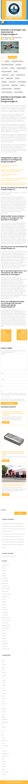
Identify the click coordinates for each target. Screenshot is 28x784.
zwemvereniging (18, 92)
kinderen (12, 68)
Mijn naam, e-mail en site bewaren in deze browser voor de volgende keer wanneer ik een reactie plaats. (14, 394)
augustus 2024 (5, 628)
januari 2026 (4, 583)
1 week (3, 667)
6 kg (3, 701)
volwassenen (12, 82)
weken (3, 769)
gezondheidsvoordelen (7, 64)
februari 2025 (5, 612)
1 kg (3, 659)
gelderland (4, 719)
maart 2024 (4, 641)
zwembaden (15, 85)
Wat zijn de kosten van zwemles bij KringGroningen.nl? (9, 165)
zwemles (22, 85)
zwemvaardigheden (7, 92)
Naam (2, 373)
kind (3, 735)
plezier (12, 75)
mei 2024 (4, 636)
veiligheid (4, 82)
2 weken (4, 680)
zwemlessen (17, 88)
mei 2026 (4, 573)
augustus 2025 (5, 596)
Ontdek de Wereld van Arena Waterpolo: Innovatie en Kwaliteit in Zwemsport (13, 413)
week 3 (3, 764)
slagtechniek (9, 78)
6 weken (4, 704)
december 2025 (6, 586)
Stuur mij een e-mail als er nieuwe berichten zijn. (13, 400)
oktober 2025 (5, 591)
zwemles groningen (7, 88)
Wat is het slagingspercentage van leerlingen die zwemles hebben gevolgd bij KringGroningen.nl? (13, 183)
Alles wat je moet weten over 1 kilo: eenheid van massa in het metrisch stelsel (13, 453)
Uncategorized (12, 57)
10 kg (3, 669)
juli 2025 (4, 599)
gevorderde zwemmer (17, 61)
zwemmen (4, 774)
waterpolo (4, 756)
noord (3, 743)
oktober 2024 (5, 622)
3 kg (3, 688)
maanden (4, 740)
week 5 (3, 766)
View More (6, 423)
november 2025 (5, 588)
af (2, 706)
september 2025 (6, 594)
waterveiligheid (22, 82)
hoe (3, 724)
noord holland (5, 745)
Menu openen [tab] (5, 23)
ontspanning (5, 75)
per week (4, 751)
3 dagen (4, 685)
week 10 (4, 761)
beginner (7, 61)
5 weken (4, 698)
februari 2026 (5, 581)
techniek (17, 78)
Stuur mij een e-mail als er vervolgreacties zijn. (13, 399)
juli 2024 (4, 630)
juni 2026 (4, 570)
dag (3, 714)
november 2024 (5, 620)
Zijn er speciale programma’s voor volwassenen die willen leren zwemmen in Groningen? (14, 179)
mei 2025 (4, 604)
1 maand (4, 664)
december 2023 (5, 649)
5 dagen (4, 693)
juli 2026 (3, 567)
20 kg (3, 683)
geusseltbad (5, 722)
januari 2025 (5, 615)
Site (2, 386)
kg (2, 730)
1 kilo (3, 662)
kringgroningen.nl (14, 17)
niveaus (16, 71)
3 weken (4, 690)
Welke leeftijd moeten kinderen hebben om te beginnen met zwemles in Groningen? (12, 170)
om (2, 748)
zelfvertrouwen (5, 85)
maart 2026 (4, 578)
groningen (18, 64)
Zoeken (20, 513)
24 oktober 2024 (7, 37)
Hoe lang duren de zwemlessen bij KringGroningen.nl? (9, 174)
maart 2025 (4, 609)
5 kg (3, 696)
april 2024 (4, 638)
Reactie (3, 353)
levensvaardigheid (6, 71)
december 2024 (6, 617)
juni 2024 (4, 633)
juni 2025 (4, 602)
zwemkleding (5, 772)
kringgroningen (17, 37)
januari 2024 (5, 646)
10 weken (4, 672)
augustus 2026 (5, 565)
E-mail (2, 379)
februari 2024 (5, 643)
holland (3, 727)
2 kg (3, 677)
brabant (4, 711)
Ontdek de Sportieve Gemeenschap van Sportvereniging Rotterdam (13, 485)
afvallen (4, 709)
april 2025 (4, 607)
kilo (2, 732)
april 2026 (4, 575)
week (3, 758)
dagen (3, 717)
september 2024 (6, 625)
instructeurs (5, 68)
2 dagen (4, 675)
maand (3, 738)
